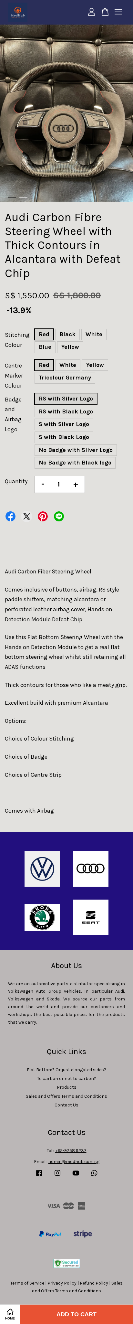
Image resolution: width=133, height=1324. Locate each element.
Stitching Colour (17, 339)
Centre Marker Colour (14, 375)
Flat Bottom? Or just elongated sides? (66, 1070)
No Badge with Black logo (75, 462)
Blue (45, 346)
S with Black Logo (64, 437)
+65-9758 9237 (71, 1150)
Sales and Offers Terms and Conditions (66, 1096)
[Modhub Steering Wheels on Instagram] (57, 1176)
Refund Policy (94, 1283)
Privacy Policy (62, 1283)
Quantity (16, 481)
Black (67, 334)
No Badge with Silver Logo (76, 450)
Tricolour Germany (65, 377)
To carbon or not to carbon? (66, 1078)
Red (44, 334)
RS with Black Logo (66, 411)
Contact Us (66, 1105)
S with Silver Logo (64, 424)
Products (67, 1087)
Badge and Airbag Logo (13, 414)
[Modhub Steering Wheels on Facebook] (39, 1176)
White (94, 334)
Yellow (70, 346)
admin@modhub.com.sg (73, 1161)
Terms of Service (27, 1283)
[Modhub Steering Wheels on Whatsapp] (94, 1176)
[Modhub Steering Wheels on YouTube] (75, 1176)
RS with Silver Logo (66, 398)
